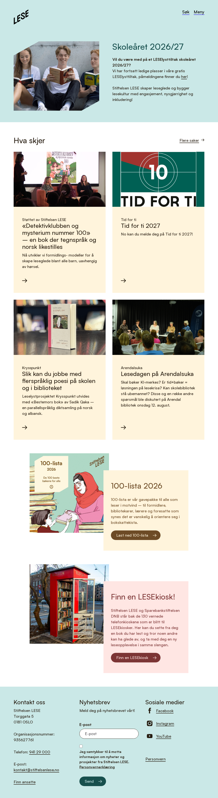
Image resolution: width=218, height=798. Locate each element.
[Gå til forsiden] (21, 16)
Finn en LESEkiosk (132, 657)
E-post (85, 724)
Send (89, 781)
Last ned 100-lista (132, 535)
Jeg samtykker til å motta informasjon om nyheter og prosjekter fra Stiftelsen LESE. (104, 759)
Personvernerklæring (97, 767)
